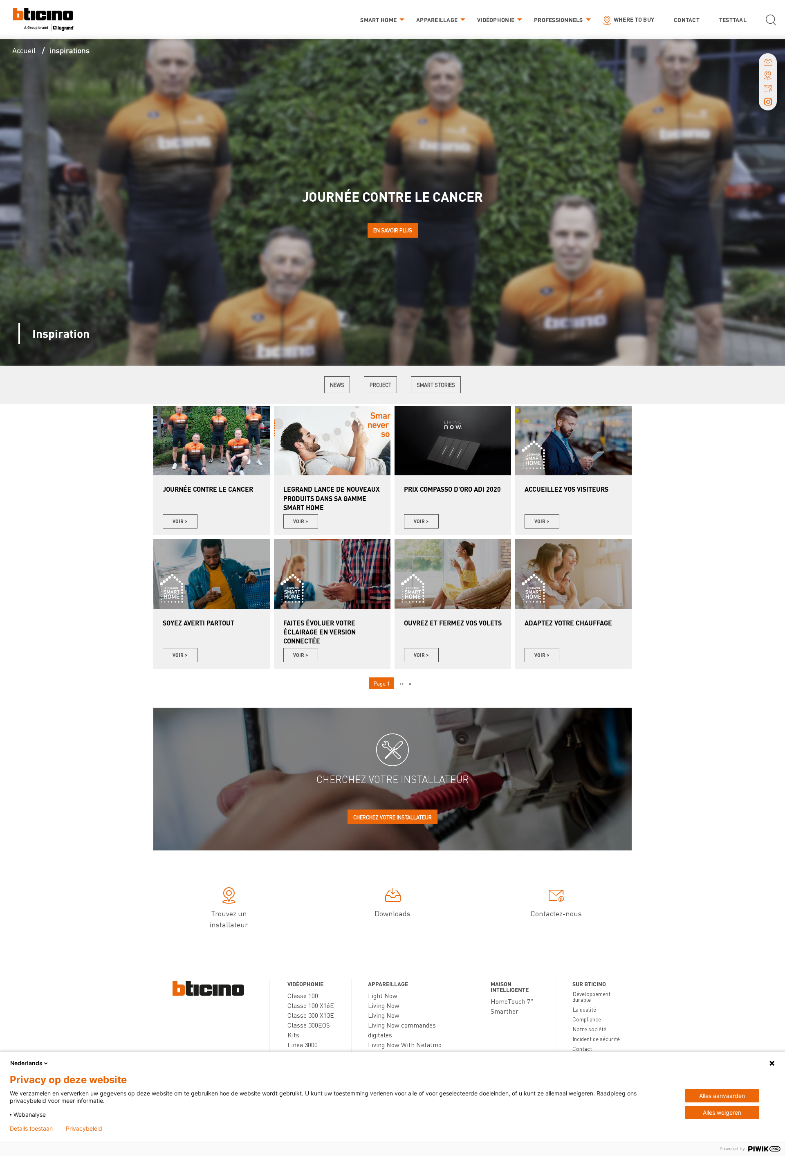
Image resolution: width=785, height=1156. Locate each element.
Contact (582, 1048)
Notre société (589, 1029)
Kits (293, 1034)
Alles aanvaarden (722, 1095)
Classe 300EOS (308, 1025)
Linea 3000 (302, 1044)
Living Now (383, 1005)
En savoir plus (392, 230)
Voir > (180, 521)
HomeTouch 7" (512, 1001)
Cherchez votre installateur (392, 817)
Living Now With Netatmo (405, 1044)
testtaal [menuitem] (733, 19)
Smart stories (436, 384)
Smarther (504, 1011)
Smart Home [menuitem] (378, 19)
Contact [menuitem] (687, 19)
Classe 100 (302, 995)
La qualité (584, 1009)
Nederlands (26, 1062)
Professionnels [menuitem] (558, 19)
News (337, 384)
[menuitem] (44, 19)
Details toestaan (31, 1128)
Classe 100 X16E (310, 1005)
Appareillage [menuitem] (437, 19)
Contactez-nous (556, 913)
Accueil (24, 50)
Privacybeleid (84, 1128)
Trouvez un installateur (228, 919)
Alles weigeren (722, 1112)
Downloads (392, 913)
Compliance (586, 1019)
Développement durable (591, 996)
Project (380, 384)
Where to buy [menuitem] (634, 19)
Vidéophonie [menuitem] (495, 19)
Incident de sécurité (596, 1038)
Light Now (382, 995)
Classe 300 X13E (310, 1015)
